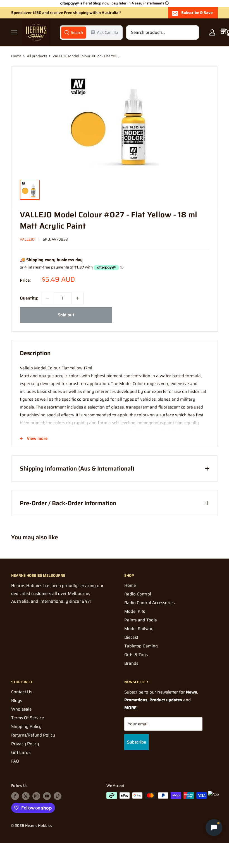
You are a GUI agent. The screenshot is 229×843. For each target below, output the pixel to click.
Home (16, 56)
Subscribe (136, 742)
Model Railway (139, 628)
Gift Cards (20, 752)
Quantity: (29, 298)
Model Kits (134, 611)
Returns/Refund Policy (33, 735)
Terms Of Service (27, 717)
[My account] (212, 32)
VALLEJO (27, 239)
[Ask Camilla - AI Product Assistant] (214, 828)
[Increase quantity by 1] (77, 298)
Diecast (131, 637)
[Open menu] (14, 32)
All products (37, 56)
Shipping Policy (26, 726)
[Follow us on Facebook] (15, 796)
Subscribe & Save (197, 13)
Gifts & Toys (136, 654)
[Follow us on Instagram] (36, 796)
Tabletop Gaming (141, 646)
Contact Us (21, 691)
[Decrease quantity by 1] (48, 298)
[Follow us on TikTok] (57, 796)
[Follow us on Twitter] (26, 796)
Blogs (16, 700)
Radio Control (137, 594)
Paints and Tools (140, 620)
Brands (131, 663)
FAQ (15, 761)
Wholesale (21, 709)
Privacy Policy (25, 743)
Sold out (66, 315)
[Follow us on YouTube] (47, 796)
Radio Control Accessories (149, 602)
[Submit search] (192, 32)
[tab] (73, 32)
